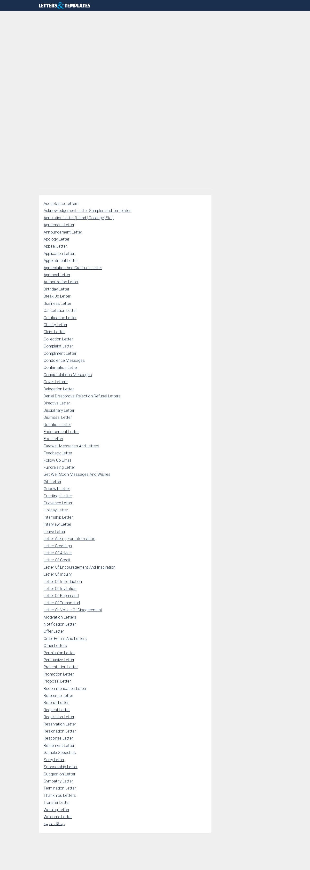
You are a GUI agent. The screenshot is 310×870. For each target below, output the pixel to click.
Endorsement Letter (61, 431)
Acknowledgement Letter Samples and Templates (88, 210)
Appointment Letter (61, 260)
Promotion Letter (59, 674)
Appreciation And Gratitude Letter (73, 267)
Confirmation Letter (61, 367)
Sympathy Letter (58, 781)
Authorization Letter (61, 281)
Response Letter (58, 738)
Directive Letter (57, 403)
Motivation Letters (60, 617)
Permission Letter (59, 652)
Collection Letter (58, 339)
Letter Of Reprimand (61, 595)
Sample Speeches (60, 752)
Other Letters (55, 645)
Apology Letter (56, 239)
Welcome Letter (58, 816)
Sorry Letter (54, 759)
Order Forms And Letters (65, 638)
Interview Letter (57, 524)
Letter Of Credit (57, 559)
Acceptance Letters (61, 203)
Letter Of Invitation (60, 588)
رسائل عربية (54, 823)
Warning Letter (56, 809)
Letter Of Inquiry (58, 574)
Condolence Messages (64, 360)
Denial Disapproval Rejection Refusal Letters (82, 396)
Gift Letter (52, 481)
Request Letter (57, 709)
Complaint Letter (58, 346)
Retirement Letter (59, 745)
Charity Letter (55, 324)
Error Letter (53, 438)
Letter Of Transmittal (62, 602)
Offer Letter (54, 631)
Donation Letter (57, 424)
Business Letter (57, 303)
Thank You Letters (60, 795)
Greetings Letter (58, 495)
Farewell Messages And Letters (71, 445)
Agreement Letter (59, 224)
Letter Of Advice (58, 552)
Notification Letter (60, 624)
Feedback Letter (58, 453)
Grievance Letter (58, 502)
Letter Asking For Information (69, 538)
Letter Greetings (58, 545)
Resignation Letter (60, 731)
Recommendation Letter (65, 688)
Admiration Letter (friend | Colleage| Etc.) (79, 217)
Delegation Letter (59, 389)
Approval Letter (57, 274)
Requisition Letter (59, 716)
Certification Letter (60, 317)
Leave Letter (54, 531)
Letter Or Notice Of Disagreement (73, 609)
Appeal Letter (55, 246)
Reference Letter (58, 695)
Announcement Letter (63, 232)
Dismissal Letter (58, 417)
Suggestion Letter (59, 774)
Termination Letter (60, 788)
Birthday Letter (56, 289)
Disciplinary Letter (59, 410)
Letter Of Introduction (63, 581)
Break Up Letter (57, 296)
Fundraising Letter (59, 467)
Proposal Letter (57, 681)
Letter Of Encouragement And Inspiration (80, 567)
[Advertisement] (125, 47)
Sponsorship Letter (61, 766)
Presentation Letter (61, 666)
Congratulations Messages (68, 374)
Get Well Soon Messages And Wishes (77, 474)
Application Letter (59, 253)
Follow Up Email (57, 460)
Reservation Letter (60, 724)
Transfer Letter (57, 802)
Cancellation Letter (60, 310)
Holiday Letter (56, 510)
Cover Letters (56, 381)
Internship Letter (58, 517)
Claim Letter (54, 331)
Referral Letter (56, 702)
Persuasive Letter (59, 659)
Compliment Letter (60, 353)
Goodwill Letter (57, 488)
